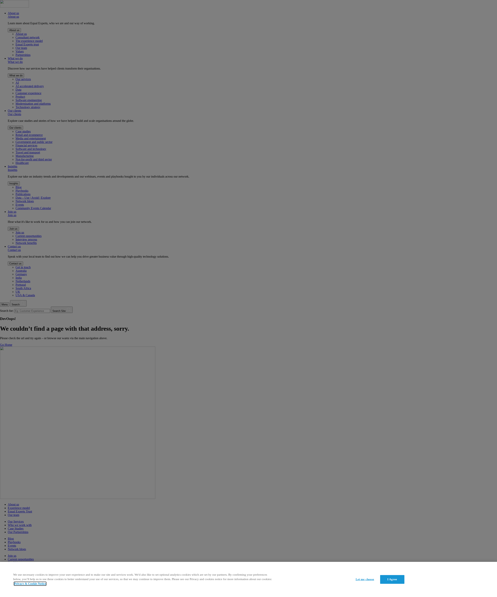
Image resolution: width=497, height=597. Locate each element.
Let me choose (365, 579)
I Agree (392, 579)
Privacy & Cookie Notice (30, 583)
